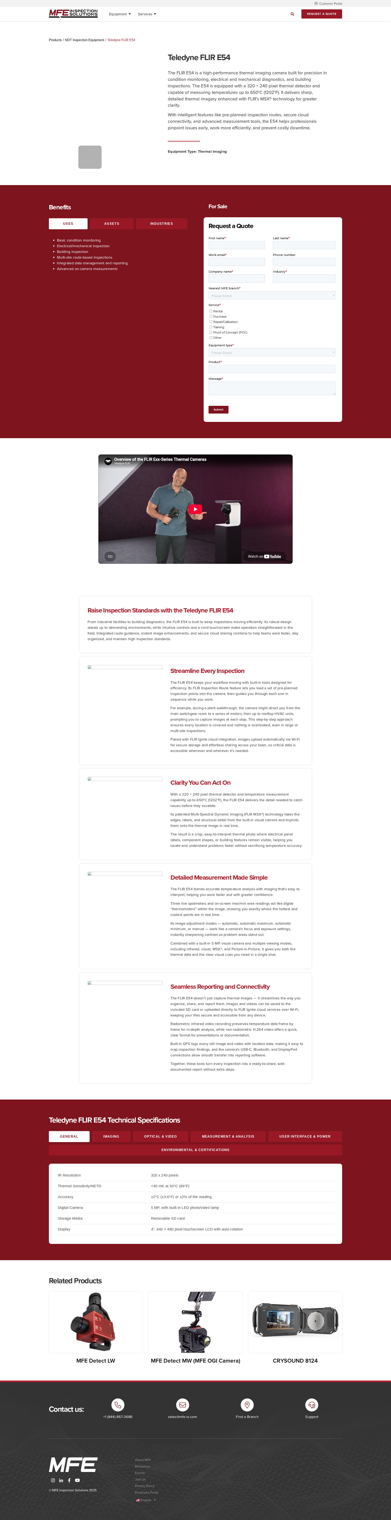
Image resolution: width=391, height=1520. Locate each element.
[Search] (292, 14)
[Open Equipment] (130, 14)
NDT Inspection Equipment (84, 40)
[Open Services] (155, 14)
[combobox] (256, 14)
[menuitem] (170, 1500)
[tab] (68, 223)
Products (55, 40)
